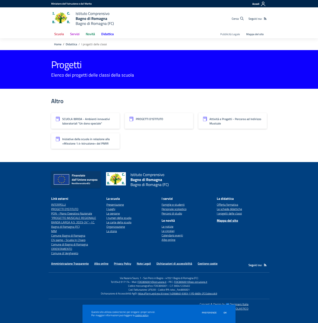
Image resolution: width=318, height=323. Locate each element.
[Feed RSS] (265, 18)
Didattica (71, 44)
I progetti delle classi (229, 213)
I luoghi (110, 209)
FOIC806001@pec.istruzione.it (190, 282)
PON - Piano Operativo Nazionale (71, 213)
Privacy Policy (122, 263)
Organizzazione (115, 226)
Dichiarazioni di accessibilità (174, 263)
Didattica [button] (107, 33)
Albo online (168, 240)
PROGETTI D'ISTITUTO (64, 209)
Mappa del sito (255, 34)
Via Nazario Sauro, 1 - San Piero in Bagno (141, 278)
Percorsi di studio (172, 213)
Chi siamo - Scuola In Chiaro (68, 240)
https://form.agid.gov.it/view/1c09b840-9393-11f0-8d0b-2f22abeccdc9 (177, 293)
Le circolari (168, 231)
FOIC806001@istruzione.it (151, 282)
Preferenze (209, 313)
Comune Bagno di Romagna (68, 235)
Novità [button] (90, 33)
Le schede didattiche (229, 209)
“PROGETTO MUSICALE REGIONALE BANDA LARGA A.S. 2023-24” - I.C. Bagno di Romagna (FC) (73, 222)
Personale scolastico (174, 209)
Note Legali (144, 263)
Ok (225, 313)
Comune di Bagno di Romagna (69, 244)
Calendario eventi (172, 235)
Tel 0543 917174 (120, 282)
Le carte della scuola (118, 222)
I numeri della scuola (118, 218)
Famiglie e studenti (173, 204)
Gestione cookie (208, 263)
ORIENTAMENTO (61, 249)
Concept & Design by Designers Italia (224, 304)
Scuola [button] (59, 33)
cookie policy (141, 315)
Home (57, 44)
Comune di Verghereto (64, 253)
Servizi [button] (75, 33)
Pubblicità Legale (230, 34)
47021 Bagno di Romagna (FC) (181, 278)
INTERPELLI (58, 204)
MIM (54, 231)
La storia (111, 231)
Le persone (113, 213)
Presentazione (115, 204)
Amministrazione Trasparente (70, 263)
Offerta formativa (227, 204)
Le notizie (167, 226)
